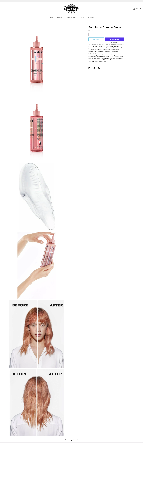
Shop (81, 17)
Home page (10, 22)
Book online (60, 17)
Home (51, 17)
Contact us (91, 17)
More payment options (114, 42)
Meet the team (71, 17)
